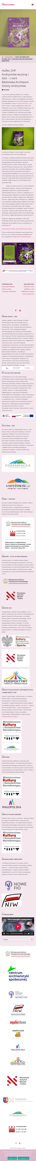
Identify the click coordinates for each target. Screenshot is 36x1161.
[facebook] (15, 310)
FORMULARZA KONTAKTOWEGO (21, 237)
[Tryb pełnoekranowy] (32, 933)
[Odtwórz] (4, 933)
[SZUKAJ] (32, 939)
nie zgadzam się (23, 1158)
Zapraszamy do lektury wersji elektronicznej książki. (17, 229)
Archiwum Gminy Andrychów (19, 103)
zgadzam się (12, 1158)
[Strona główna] (2, 57)
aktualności (9, 57)
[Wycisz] (29, 933)
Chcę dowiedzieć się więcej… (10, 716)
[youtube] (20, 310)
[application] (18, 926)
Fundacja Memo (8, 5)
